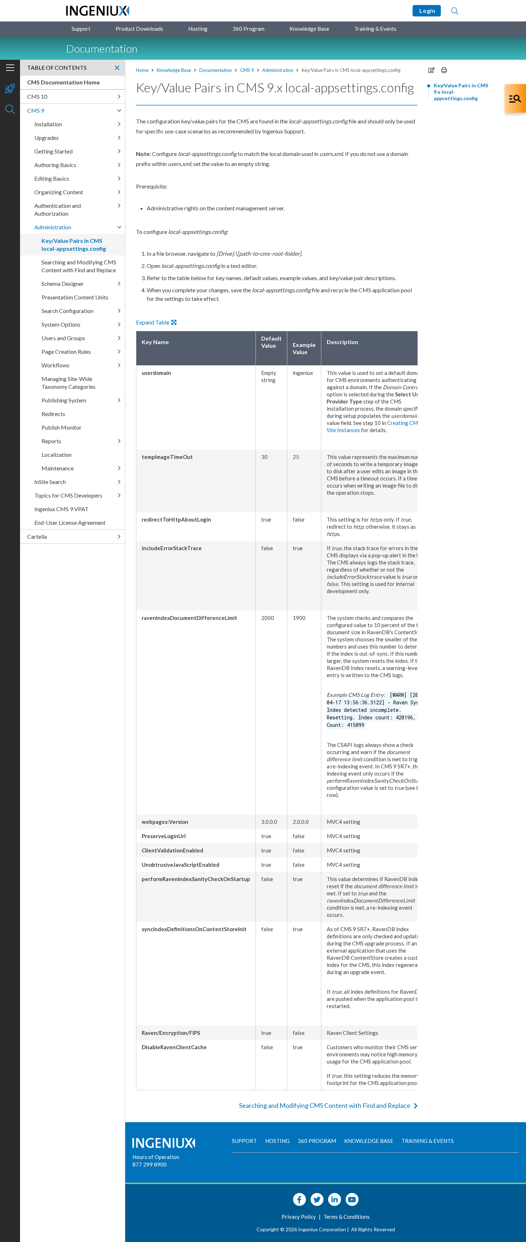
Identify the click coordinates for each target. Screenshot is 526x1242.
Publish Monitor (62, 427)
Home (142, 70)
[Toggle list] (119, 96)
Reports (51, 440)
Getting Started (53, 151)
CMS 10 (37, 96)
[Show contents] (10, 68)
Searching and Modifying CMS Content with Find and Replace (324, 1105)
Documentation (215, 70)
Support (81, 28)
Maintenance (58, 468)
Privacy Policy (299, 1216)
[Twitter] (317, 1199)
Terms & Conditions (346, 1216)
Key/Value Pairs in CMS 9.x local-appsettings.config (461, 91)
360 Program (248, 28)
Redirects (53, 413)
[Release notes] (10, 89)
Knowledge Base (309, 28)
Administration (277, 70)
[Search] (454, 10)
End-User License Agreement (70, 522)
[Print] (444, 70)
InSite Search (50, 481)
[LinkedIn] (334, 1199)
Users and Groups (63, 337)
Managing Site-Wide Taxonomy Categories (69, 382)
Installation (48, 124)
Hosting (198, 28)
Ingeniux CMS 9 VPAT (61, 508)
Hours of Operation (155, 1157)
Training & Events (375, 28)
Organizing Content (58, 192)
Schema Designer (63, 283)
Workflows (55, 365)
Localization (57, 454)
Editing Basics (51, 178)
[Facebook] (299, 1199)
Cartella (37, 536)
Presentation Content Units (75, 297)
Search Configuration (67, 310)
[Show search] (10, 109)
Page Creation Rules (66, 351)
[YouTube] (352, 1199)
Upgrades (46, 137)
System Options (61, 324)
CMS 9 (247, 70)
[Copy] (431, 70)
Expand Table (153, 322)
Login (426, 10)
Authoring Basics (55, 164)
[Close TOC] (117, 67)
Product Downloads (139, 28)
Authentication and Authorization (57, 209)
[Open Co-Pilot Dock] (515, 98)
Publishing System (64, 400)
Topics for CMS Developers (68, 495)
